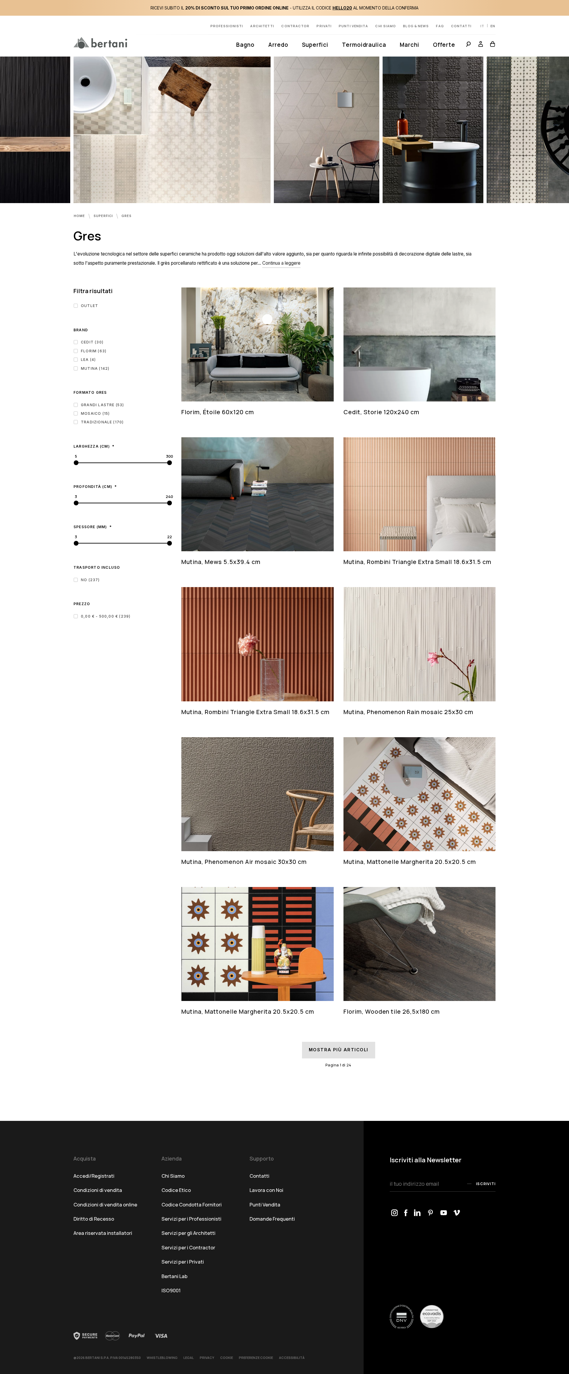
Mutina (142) (95, 368)
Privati (324, 26)
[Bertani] (100, 43)
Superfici (315, 45)
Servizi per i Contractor (188, 1247)
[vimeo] (457, 1213)
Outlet (89, 305)
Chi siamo (385, 26)
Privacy (207, 1357)
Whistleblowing (162, 1357)
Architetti (262, 26)
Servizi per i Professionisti (191, 1218)
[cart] (491, 45)
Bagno (245, 45)
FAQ (440, 26)
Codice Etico (176, 1190)
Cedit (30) (92, 342)
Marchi (409, 45)
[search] (468, 45)
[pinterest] (431, 1213)
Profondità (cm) (93, 486)
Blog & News (416, 26)
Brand (80, 330)
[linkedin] (418, 1213)
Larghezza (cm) (92, 446)
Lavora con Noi (266, 1190)
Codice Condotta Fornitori (192, 1204)
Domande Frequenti (272, 1218)
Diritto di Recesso (93, 1218)
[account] (481, 45)
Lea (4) (88, 359)
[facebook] (406, 1213)
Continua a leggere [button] (281, 263)
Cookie (226, 1357)
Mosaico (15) (95, 413)
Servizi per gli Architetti (188, 1233)
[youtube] (444, 1213)
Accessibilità (292, 1357)
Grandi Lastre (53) (102, 405)
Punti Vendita (265, 1204)
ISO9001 (171, 1290)
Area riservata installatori (102, 1233)
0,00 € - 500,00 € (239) (105, 616)
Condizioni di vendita (97, 1190)
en (492, 26)
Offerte (444, 45)
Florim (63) (93, 351)
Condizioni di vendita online (105, 1204)
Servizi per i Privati (183, 1261)
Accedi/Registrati (93, 1175)
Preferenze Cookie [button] (256, 1357)
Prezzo (81, 604)
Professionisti (226, 26)
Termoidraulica (364, 45)
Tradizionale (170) (102, 422)
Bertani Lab (175, 1276)
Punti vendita (353, 26)
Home (80, 216)
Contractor (295, 26)
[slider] (75, 462)
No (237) (90, 580)
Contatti (461, 26)
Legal (188, 1357)
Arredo (278, 45)
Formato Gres (90, 392)
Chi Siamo (173, 1175)
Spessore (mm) (90, 527)
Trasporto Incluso (96, 567)
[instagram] (394, 1213)
